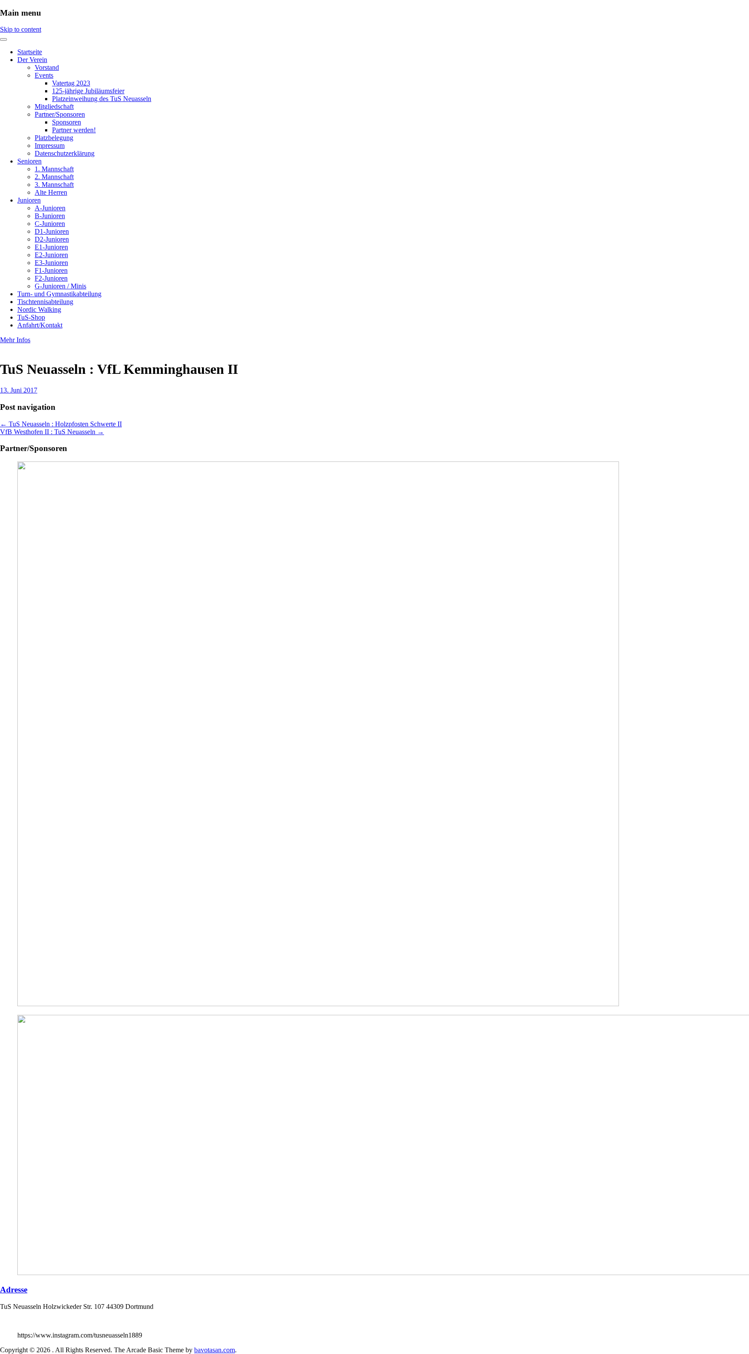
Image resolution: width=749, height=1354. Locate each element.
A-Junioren (50, 208)
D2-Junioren (52, 239)
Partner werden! (74, 130)
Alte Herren (51, 192)
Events (44, 75)
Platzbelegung (54, 137)
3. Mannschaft (54, 184)
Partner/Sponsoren (60, 114)
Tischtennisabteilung (45, 301)
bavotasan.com (214, 1350)
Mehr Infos (15, 339)
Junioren (29, 200)
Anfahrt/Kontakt (39, 325)
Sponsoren (66, 122)
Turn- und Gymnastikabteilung (59, 294)
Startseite (29, 52)
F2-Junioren (51, 278)
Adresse (13, 1289)
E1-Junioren (51, 247)
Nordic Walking (39, 309)
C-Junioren (50, 223)
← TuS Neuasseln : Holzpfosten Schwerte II (61, 424)
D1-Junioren (52, 231)
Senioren (29, 161)
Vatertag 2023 (71, 83)
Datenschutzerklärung (64, 153)
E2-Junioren (51, 254)
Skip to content (20, 29)
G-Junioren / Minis (60, 286)
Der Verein (32, 59)
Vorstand (47, 67)
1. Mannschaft (54, 169)
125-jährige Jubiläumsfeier (88, 91)
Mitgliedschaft (54, 106)
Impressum (50, 145)
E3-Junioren (51, 262)
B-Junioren (50, 215)
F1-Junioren (51, 270)
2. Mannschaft (54, 176)
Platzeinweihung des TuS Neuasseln (101, 98)
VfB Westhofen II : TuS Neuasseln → (52, 431)
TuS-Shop (31, 317)
